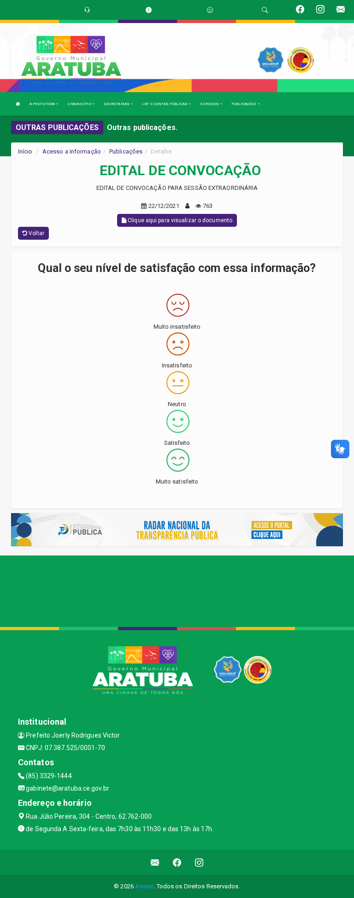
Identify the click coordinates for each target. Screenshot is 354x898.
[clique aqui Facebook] (177, 862)
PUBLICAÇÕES (244, 104)
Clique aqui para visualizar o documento (179, 220)
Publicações (125, 151)
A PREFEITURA (43, 104)
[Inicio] (18, 104)
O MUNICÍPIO (80, 104)
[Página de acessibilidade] (210, 9)
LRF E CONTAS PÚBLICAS (165, 104)
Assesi (144, 886)
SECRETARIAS (117, 104)
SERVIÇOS (210, 104)
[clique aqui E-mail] (155, 862)
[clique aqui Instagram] (199, 862)
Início (25, 151)
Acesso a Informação (71, 151)
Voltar (35, 233)
